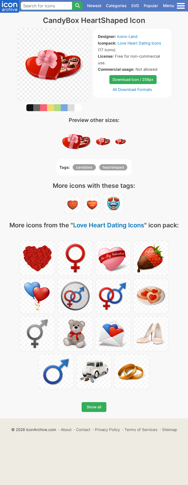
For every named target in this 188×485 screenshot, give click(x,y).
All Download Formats (132, 89)
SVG (135, 5)
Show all (94, 407)
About (66, 429)
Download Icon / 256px (133, 79)
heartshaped (113, 167)
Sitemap (169, 429)
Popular (151, 5)
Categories (116, 5)
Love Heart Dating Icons (139, 43)
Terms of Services (141, 429)
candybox (84, 167)
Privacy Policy (107, 429)
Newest (94, 5)
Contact (83, 429)
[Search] (77, 5)
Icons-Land (127, 36)
